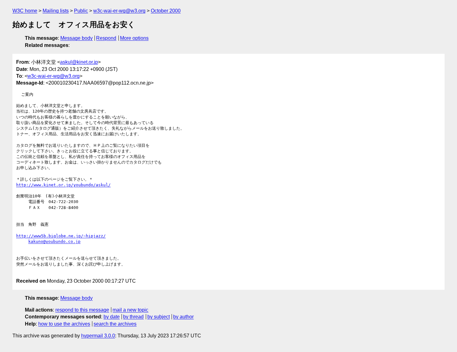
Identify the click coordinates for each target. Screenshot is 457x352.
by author (183, 316)
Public (81, 10)
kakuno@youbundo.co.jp (54, 241)
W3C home (24, 10)
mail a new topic (130, 310)
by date (112, 316)
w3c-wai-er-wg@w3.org (119, 10)
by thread (133, 316)
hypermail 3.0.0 (98, 335)
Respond (106, 38)
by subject (158, 316)
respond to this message (82, 310)
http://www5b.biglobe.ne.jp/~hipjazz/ (61, 236)
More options (134, 38)
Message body (76, 38)
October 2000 (166, 10)
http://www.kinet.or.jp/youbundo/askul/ (63, 185)
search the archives (115, 324)
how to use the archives (64, 324)
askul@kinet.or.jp (79, 62)
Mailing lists (56, 10)
